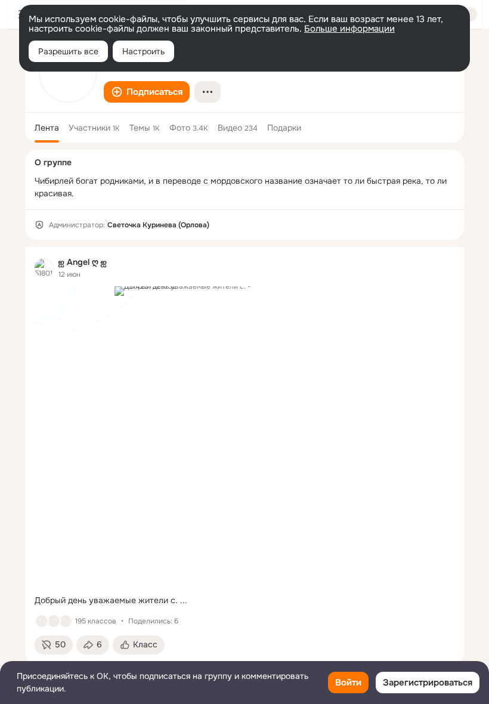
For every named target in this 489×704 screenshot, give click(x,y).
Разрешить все (68, 51)
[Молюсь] (65, 621)
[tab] (47, 128)
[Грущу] (54, 621)
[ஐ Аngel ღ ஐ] (44, 267)
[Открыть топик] (244, 600)
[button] (147, 92)
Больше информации (349, 29)
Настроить (143, 51)
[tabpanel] (244, 455)
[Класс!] (42, 621)
